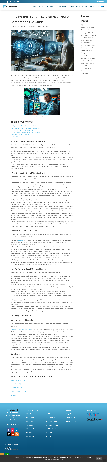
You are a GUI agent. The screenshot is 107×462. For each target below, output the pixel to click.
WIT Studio (49, 432)
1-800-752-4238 (16, 384)
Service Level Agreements (21, 330)
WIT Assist (29, 425)
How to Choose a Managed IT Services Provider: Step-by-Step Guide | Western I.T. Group (88, 60)
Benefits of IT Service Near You (22, 130)
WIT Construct (51, 429)
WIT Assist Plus (31, 429)
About (44, 6)
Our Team (62, 6)
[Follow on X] (14, 1)
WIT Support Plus (32, 421)
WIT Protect (30, 436)
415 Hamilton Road (17, 387)
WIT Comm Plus (51, 421)
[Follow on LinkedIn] (11, 1)
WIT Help (29, 432)
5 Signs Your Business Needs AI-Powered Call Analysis (88, 27)
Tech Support (94, 6)
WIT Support (30, 417)
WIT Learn (49, 436)
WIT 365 (28, 414)
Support (21, 240)
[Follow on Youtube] (18, 1)
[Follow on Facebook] (4, 1)
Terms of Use (70, 417)
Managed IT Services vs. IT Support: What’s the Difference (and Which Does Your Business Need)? (88, 37)
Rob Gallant (16, 26)
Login (84, 6)
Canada (13, 395)
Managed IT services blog (36, 26)
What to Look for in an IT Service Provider (26, 128)
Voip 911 (68, 414)
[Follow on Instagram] (7, 1)
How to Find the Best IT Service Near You (26, 132)
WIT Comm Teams (52, 425)
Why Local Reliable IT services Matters (25, 126)
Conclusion (15, 137)
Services (35, 6)
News (78, 6)
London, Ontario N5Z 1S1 (19, 391)
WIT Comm (50, 414)
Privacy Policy (71, 421)
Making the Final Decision (21, 134)
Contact (53, 6)
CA (46, 26)
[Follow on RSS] (17, 434)
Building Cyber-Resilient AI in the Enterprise (87, 71)
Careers (71, 6)
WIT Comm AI (50, 417)
